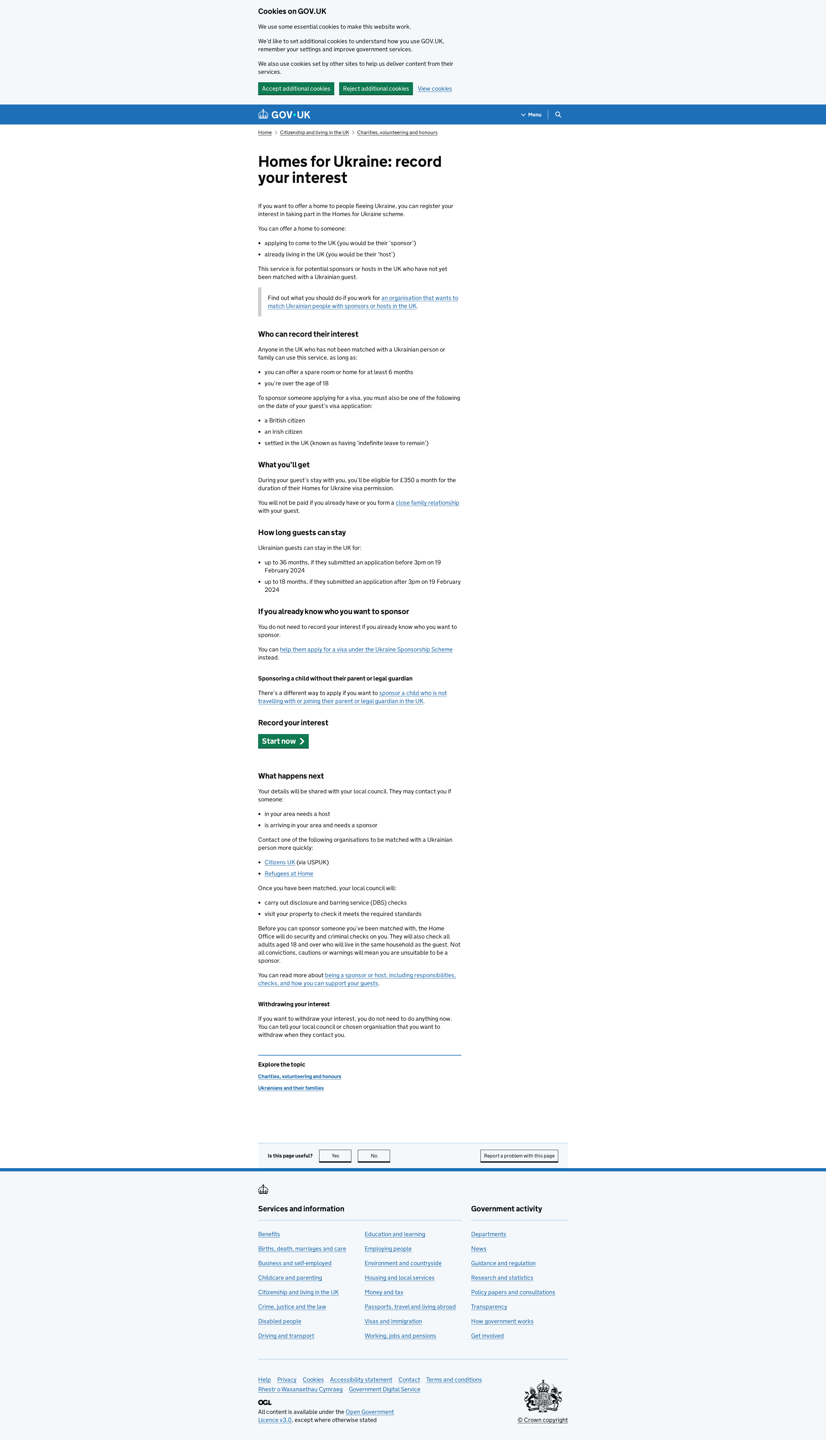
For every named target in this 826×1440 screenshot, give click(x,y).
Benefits (269, 1234)
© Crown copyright (543, 1420)
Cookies (313, 1379)
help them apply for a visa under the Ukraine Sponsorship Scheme (366, 649)
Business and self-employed (295, 1263)
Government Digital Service (384, 1389)
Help (264, 1379)
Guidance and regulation (503, 1263)
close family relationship (427, 502)
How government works (502, 1321)
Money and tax (384, 1292)
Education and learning (395, 1234)
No (380, 1156)
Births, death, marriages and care (302, 1248)
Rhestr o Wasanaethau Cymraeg (300, 1389)
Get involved (487, 1335)
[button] (283, 741)
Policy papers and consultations (513, 1292)
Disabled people (279, 1321)
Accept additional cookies (296, 88)
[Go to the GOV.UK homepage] (284, 115)
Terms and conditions (454, 1379)
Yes (341, 1156)
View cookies (435, 88)
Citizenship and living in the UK (314, 132)
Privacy (287, 1379)
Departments (488, 1234)
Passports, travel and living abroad (410, 1306)
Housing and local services (400, 1277)
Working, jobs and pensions (400, 1335)
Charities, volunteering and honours (397, 132)
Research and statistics (502, 1277)
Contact (409, 1379)
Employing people (388, 1248)
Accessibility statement (361, 1379)
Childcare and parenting (290, 1277)
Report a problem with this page (519, 1156)
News (479, 1248)
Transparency (489, 1306)
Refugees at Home (289, 873)
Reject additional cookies (376, 88)
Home (265, 132)
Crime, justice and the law (292, 1306)
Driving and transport (286, 1335)
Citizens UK (280, 862)
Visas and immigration (393, 1321)
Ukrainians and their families (291, 1088)
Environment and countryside (403, 1263)
